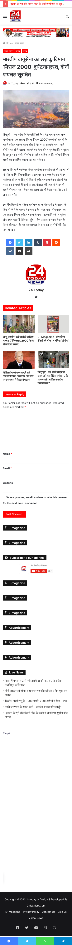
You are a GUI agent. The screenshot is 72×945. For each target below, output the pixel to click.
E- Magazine (12, 911)
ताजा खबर (19, 43)
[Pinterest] (47, 242)
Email (7, 468)
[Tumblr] (38, 242)
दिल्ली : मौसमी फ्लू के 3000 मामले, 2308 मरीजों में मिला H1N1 (36, 700)
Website (8, 482)
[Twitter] (19, 242)
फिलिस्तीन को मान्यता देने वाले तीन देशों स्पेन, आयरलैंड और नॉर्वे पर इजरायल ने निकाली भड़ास (18, 376)
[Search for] (67, 17)
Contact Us (48, 911)
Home (9, 43)
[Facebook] (10, 242)
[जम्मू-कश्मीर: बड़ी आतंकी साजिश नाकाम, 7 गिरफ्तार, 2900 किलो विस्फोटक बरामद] (19, 324)
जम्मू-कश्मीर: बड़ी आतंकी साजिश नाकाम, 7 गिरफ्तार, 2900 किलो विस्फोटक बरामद (18, 340)
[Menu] (5, 17)
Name (7, 453)
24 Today (13, 83)
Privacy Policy (31, 911)
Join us (62, 911)
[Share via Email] (19, 251)
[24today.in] (15, 16)
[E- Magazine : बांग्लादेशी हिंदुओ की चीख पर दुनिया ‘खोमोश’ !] (53, 324)
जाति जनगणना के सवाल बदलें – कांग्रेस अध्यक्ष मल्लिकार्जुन (33, 706)
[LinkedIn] (28, 242)
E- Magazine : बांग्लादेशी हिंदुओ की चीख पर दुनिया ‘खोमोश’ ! (53, 340)
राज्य (25, 51)
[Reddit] (56, 242)
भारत (18, 51)
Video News (36, 917)
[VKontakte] (10, 251)
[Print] (28, 251)
